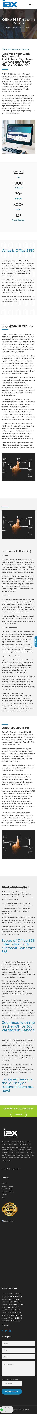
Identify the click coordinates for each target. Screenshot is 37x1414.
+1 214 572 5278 (14, 1310)
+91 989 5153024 (15, 1321)
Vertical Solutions (7, 1189)
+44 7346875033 (13, 1307)
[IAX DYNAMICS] (10, 4)
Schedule (18, 1115)
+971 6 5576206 (16, 1296)
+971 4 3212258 (15, 1294)
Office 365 (22, 87)
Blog (3, 1197)
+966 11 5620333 (14, 1299)
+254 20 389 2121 (16, 1315)
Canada (14, 27)
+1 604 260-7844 (16, 1312)
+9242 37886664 (17, 1318)
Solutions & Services (8, 1192)
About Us (4, 1183)
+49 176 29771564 (18, 1304)
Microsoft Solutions (7, 1186)
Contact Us (5, 1194)
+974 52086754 (15, 1302)
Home (8, 27)
